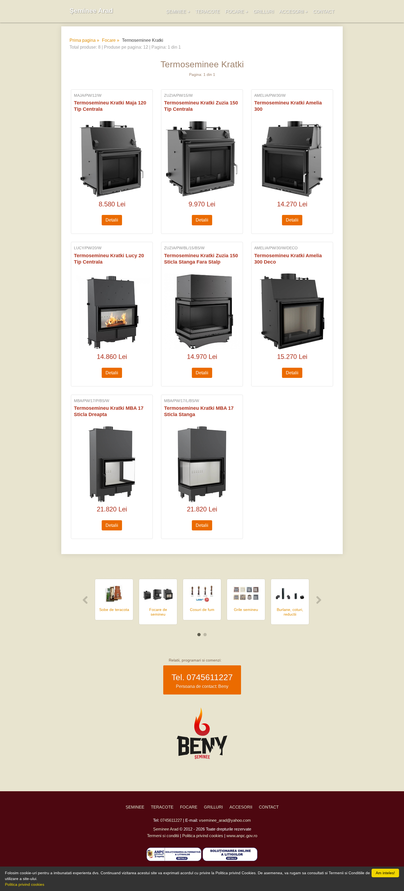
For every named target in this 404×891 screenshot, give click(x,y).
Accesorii (291, 11)
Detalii (112, 220)
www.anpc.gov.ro (241, 835)
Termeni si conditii (163, 835)
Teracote (207, 11)
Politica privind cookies (202, 835)
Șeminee (176, 11)
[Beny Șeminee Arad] (202, 734)
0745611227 (210, 677)
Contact (323, 11)
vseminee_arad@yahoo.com (225, 820)
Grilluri (263, 11)
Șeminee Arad (91, 10)
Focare (234, 11)
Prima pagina (83, 40)
